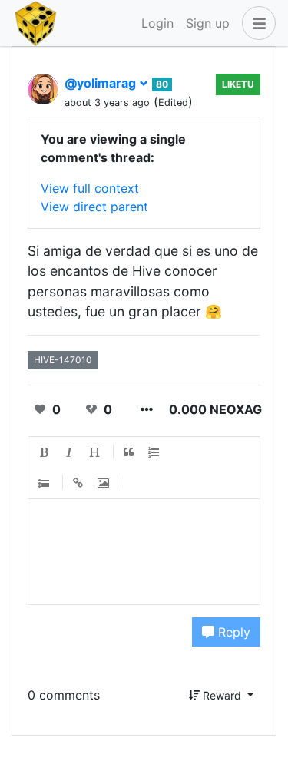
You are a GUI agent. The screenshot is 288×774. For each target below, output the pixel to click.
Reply (232, 632)
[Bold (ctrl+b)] (44, 453)
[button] (256, 23)
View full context (90, 188)
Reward (222, 695)
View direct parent (94, 206)
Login (157, 23)
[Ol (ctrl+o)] (154, 453)
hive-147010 (63, 360)
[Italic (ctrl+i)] (70, 453)
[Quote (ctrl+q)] (129, 453)
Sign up (208, 23)
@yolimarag (102, 83)
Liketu (238, 84)
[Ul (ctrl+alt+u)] (44, 483)
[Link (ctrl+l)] (78, 483)
